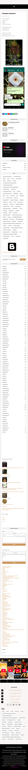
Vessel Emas (18, 236)
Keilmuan (16, 197)
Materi (14, 165)
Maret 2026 (14, 270)
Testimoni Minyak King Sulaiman (17, 227)
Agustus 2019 (14, 407)
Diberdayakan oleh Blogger (7, 252)
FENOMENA (15, 193)
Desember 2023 (14, 318)
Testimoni (14, 169)
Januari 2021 (14, 386)
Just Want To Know (9, 197)
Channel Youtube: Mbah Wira (15, 690)
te (23, 223)
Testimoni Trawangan (7, 229)
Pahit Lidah (5, 210)
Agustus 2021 (14, 372)
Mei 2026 (14, 266)
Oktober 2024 (14, 299)
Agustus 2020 (14, 396)
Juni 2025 (14, 283)
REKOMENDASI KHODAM (17, 217)
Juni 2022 (14, 351)
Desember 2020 (14, 388)
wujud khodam (5, 238)
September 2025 (14, 276)
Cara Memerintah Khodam (7, 185)
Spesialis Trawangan (6, 221)
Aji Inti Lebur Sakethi (6, 498)
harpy (4, 195)
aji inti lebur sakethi (17, 176)
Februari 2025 (14, 291)
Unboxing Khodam (6, 236)
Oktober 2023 (14, 322)
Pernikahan (5, 212)
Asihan (4, 178)
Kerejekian (22, 200)
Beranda (3, 649)
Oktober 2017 (14, 425)
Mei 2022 (14, 353)
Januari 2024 (14, 316)
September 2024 (14, 301)
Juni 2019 (14, 411)
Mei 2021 (14, 378)
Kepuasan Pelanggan (14, 200)
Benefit (4, 180)
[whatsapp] (8, 705)
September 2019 (14, 405)
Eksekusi (18, 191)
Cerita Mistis (13, 189)
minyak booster (18, 206)
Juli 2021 (14, 374)
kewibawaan (5, 202)
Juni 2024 (14, 307)
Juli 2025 (14, 281)
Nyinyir (21, 208)
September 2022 (14, 345)
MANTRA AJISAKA (6, 476)
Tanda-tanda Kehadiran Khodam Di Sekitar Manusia (12, 223)
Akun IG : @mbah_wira (15, 702)
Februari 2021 (14, 384)
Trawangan (15, 229)
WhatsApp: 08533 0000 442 (15, 693)
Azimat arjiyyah (18, 178)
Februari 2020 (14, 401)
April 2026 (14, 268)
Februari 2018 (14, 423)
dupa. (14, 191)
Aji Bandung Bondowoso (7, 176)
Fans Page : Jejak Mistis (15, 699)
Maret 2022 (14, 357)
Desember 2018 (14, 413)
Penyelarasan (11, 210)
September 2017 (14, 427)
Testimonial (11, 133)
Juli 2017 (14, 432)
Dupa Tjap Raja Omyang (7, 191)
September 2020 (14, 394)
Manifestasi (12, 204)
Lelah (15, 202)
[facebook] (14, 705)
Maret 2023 (14, 334)
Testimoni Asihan (16, 225)
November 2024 (14, 297)
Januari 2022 (14, 361)
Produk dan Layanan (14, 167)
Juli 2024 (14, 305)
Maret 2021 (14, 382)
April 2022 (14, 355)
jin (3, 197)
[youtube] (19, 705)
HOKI (7, 195)
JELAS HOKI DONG (6, 474)
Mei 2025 (14, 285)
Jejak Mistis (14, 163)
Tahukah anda (20, 221)
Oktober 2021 (14, 367)
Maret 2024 (14, 312)
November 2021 (14, 365)
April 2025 (14, 287)
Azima (8, 178)
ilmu (17, 195)
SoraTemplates (18, 765)
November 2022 (14, 341)
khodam (10, 202)
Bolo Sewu (9, 180)
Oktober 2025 (14, 274)
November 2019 (14, 403)
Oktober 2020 (14, 392)
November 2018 (14, 415)
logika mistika (5, 204)
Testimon (4, 225)
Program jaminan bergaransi (8, 619)
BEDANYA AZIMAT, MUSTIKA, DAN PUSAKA (11, 482)
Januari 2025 (14, 293)
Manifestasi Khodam (19, 204)
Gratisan (20, 193)
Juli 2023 (14, 328)
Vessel (12, 236)
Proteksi (4, 217)
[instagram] (17, 705)
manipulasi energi (6, 206)
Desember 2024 (14, 295)
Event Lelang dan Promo (7, 193)
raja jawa (9, 217)
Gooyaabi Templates (14, 767)
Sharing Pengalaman (19, 219)
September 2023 (14, 324)
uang (20, 232)
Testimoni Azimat (6, 227)
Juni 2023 (14, 330)
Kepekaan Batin (6, 200)
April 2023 (14, 332)
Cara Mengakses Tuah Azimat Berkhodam (10, 187)
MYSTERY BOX (15, 208)
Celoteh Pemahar (6, 189)
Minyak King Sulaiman (7, 208)
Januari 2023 (14, 336)
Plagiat (10, 212)
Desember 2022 (14, 338)
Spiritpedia (10, 127)
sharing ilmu (12, 219)
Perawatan (17, 210)
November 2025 (14, 272)
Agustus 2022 (14, 347)
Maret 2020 (14, 398)
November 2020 (14, 390)
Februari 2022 (14, 359)
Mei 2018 (14, 417)
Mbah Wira (8, 765)
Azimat (12, 178)
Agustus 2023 (14, 326)
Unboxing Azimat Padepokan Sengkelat (10, 234)
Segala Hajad (5, 219)
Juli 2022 (14, 349)
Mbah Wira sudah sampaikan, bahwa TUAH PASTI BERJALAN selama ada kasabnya (12, 489)
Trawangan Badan (6, 232)
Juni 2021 (14, 376)
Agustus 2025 (14, 278)
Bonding (14, 180)
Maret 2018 (14, 421)
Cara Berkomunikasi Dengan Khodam (10, 575)
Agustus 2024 (14, 303)
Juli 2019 (14, 409)
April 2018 (14, 419)
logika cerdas (20, 202)
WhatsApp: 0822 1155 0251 (15, 696)
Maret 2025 (14, 289)
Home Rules (12, 195)
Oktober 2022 (14, 343)
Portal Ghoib (15, 212)
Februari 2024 (14, 314)
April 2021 (14, 380)
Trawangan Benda (14, 232)
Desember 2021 (14, 363)
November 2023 (14, 320)
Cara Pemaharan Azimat (13, 122)
